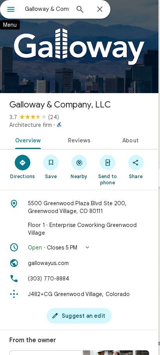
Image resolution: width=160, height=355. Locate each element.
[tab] (26, 139)
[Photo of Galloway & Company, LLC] (79, 46)
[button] (79, 247)
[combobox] (47, 9)
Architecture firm (30, 124)
